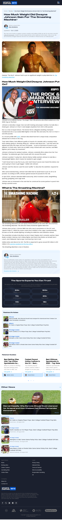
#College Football (14, 330)
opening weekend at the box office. (21, 244)
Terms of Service (36, 467)
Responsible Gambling (38, 472)
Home (5, 11)
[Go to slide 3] (33, 380)
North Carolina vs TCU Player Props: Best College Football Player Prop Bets (29, 331)
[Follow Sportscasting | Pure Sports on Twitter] (6, 503)
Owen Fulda (6, 412)
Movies (11, 11)
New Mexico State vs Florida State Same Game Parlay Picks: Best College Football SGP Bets (33, 345)
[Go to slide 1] (28, 380)
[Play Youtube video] (31, 102)
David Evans (13, 422)
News (2, 462)
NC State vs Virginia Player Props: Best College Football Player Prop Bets (29, 325)
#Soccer (11, 317)
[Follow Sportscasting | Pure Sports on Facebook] (2, 503)
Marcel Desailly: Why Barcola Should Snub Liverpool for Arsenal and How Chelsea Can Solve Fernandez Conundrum (33, 319)
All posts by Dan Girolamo (10, 271)
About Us (3, 481)
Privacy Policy (36, 462)
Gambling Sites (5, 470)
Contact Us (4, 483)
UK (33, 474)
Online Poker (4, 472)
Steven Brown (31, 375)
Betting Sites (4, 465)
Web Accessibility (37, 470)
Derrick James (10, 375)
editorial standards (9, 35)
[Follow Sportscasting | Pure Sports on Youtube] (9, 502)
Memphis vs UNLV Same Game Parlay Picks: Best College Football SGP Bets (30, 338)
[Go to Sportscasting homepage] (10, 3)
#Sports (11, 323)
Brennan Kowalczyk (15, 441)
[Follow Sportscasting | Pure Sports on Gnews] (16, 502)
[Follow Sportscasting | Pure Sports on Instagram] (12, 503)
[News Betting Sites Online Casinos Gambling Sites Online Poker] (58, 3)
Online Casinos (5, 467)
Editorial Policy (36, 465)
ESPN (18, 136)
